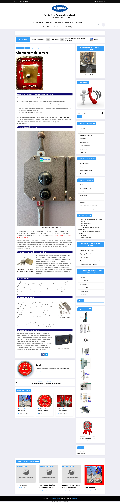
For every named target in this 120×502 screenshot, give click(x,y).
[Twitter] (46, 354)
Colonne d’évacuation (85, 145)
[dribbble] (100, 1)
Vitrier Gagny (37, 39)
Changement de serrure (85, 167)
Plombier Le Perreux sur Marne (87, 250)
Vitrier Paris (58, 23)
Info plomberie (43, 466)
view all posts (39, 372)
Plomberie (50, 466)
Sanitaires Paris (83, 149)
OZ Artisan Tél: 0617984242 (54, 498)
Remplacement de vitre (85, 188)
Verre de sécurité (84, 192)
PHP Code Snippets (55, 501)
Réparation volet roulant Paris (87, 209)
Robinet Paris (83, 138)
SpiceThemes (74, 498)
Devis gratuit (78, 23)
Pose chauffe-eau (84, 257)
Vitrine (81, 199)
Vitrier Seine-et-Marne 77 (85, 294)
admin (35, 48)
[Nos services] (25, 401)
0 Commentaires (53, 48)
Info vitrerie (66, 466)
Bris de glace (83, 185)
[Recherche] (99, 25)
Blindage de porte (37, 384)
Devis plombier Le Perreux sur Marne (88, 264)
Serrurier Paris (68, 23)
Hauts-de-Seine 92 (84, 281)
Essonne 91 (82, 277)
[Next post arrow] (72, 382)
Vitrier (18, 466)
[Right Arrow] (103, 40)
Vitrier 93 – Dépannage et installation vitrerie (91, 219)
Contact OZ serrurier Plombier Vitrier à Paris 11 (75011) (57, 27)
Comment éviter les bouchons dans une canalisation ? (47, 486)
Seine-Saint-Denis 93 (85, 284)
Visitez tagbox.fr (81, 453)
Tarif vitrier (82, 202)
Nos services (80, 39)
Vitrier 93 (24, 466)
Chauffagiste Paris (84, 142)
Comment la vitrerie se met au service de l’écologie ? (57, 39)
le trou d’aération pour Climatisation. (88, 205)
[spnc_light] (103, 25)
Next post (48, 381)
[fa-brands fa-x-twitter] (97, 1)
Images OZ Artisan (43, 410)
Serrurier (27, 48)
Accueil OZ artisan (38, 23)
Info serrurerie (20, 48)
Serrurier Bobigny (62, 410)
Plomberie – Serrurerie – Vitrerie (59, 15)
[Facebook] (43, 354)
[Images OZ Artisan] (44, 401)
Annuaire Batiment (81, 452)
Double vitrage (83, 195)
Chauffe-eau (83, 132)
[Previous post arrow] (16, 382)
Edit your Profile (61, 368)
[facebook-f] (95, 1)
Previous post (40, 381)
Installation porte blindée (86, 170)
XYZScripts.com (65, 501)
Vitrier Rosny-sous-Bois (86, 223)
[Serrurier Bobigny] (64, 401)
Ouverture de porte (84, 174)
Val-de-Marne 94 (84, 288)
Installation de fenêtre (96, 39)
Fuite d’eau (82, 128)
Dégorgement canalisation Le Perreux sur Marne (91, 261)
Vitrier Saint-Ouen (85, 221)
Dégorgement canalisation (86, 135)
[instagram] (102, 1)
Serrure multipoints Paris (54, 384)
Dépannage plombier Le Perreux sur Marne (90, 254)
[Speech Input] (102, 113)
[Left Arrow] (100, 40)
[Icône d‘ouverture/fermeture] (16, 25)
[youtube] (104, 1)
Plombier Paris (48, 23)
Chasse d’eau (83, 152)
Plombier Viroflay (84, 291)
